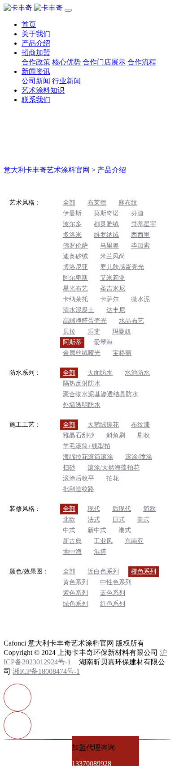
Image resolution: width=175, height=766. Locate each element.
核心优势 (66, 62)
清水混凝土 (78, 310)
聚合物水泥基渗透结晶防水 (100, 394)
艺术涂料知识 (43, 90)
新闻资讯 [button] (36, 71)
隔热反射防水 (82, 383)
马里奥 (109, 245)
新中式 (97, 530)
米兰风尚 (112, 256)
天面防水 (100, 372)
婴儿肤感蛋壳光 (122, 267)
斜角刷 (115, 435)
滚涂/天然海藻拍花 (114, 467)
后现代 (121, 508)
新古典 (72, 541)
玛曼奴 (121, 331)
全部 (69, 202)
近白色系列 (103, 571)
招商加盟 (36, 52)
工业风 (103, 541)
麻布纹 (127, 202)
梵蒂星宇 (143, 224)
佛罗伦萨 (75, 245)
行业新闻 (66, 81)
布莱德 (97, 202)
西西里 (140, 234)
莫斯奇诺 (106, 213)
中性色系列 (115, 582)
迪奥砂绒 (75, 256)
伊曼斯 (72, 213)
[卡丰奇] (34, 8)
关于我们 (36, 34)
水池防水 (137, 372)
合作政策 (36, 62)
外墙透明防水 (82, 405)
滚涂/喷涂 (138, 457)
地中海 (72, 551)
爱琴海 (103, 342)
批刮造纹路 (78, 489)
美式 (143, 519)
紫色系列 (75, 593)
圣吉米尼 (112, 288)
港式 (124, 530)
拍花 (112, 478)
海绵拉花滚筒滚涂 (88, 457)
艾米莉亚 (112, 277)
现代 (94, 508)
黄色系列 (75, 582)
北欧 (69, 519)
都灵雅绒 (106, 224)
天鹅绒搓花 (103, 424)
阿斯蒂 (72, 342)
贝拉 (69, 331)
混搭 (100, 551)
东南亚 (134, 541)
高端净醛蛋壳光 (85, 320)
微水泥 (140, 299)
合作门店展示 (104, 62)
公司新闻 (36, 81)
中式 (69, 530)
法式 (94, 519)
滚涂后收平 (78, 478)
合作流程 (141, 62)
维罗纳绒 (106, 234)
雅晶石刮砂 (78, 435)
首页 (29, 24)
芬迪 (137, 213)
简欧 (149, 508)
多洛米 (72, 234)
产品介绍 (36, 43)
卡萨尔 (109, 299)
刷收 (143, 435)
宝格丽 (122, 353)
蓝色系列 (112, 593)
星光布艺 (75, 288)
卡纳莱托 (75, 299)
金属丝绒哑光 (82, 353)
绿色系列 (75, 603)
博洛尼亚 (75, 267)
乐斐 (94, 331)
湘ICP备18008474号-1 (46, 671)
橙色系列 (143, 571)
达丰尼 (115, 310)
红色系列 (112, 603)
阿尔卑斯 (75, 277)
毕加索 (140, 245)
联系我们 (36, 99)
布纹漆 (140, 424)
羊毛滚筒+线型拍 (86, 446)
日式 (118, 519)
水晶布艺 (131, 320)
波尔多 (72, 224)
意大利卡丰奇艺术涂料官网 (47, 170)
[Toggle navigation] (68, 10)
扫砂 (69, 467)
